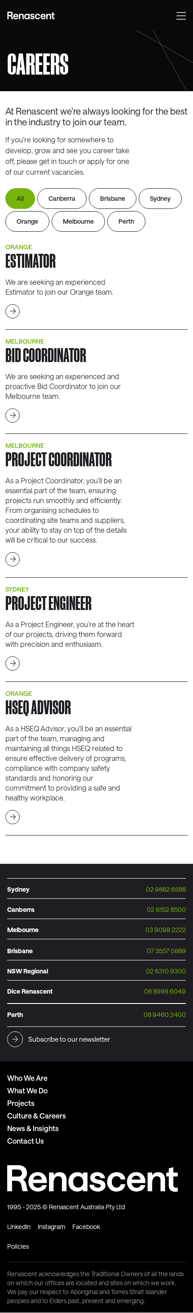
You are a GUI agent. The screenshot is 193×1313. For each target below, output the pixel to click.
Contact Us (25, 1140)
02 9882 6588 (166, 889)
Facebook (86, 1226)
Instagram (51, 1226)
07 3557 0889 (166, 951)
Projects (21, 1103)
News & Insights (33, 1128)
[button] (181, 15)
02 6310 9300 (166, 971)
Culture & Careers (36, 1115)
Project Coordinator (58, 459)
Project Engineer (48, 603)
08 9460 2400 (165, 1014)
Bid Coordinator (45, 355)
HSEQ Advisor (38, 707)
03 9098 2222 (165, 929)
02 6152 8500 (166, 909)
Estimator (30, 260)
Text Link (32, 15)
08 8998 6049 (165, 991)
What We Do (27, 1090)
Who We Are (27, 1078)
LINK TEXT (12, 311)
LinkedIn (19, 1226)
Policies (18, 1246)
